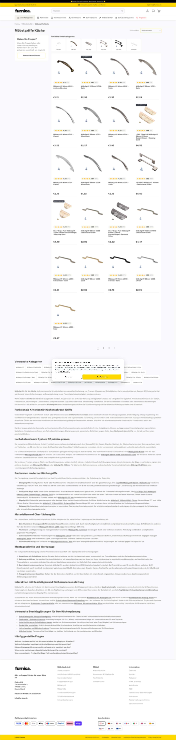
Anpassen (68, 377)
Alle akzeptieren (101, 377)
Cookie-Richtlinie (64, 372)
